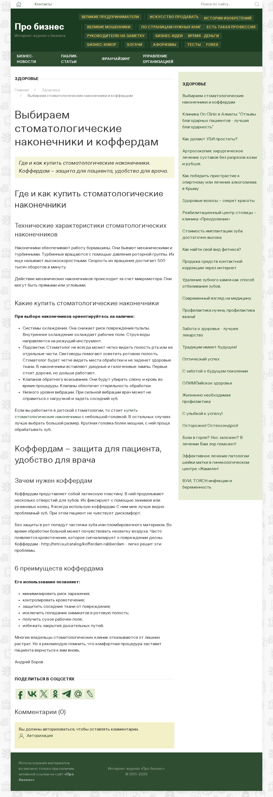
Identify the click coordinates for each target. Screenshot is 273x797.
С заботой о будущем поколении (215, 371)
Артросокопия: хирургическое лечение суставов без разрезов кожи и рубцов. (219, 157)
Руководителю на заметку (115, 36)
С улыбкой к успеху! (202, 414)
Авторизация (40, 736)
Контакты (43, 4)
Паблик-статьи (69, 59)
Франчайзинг (116, 59)
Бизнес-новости (26, 59)
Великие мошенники (108, 27)
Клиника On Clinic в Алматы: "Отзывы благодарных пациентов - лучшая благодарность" (219, 120)
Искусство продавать (174, 17)
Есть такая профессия (231, 27)
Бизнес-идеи (169, 36)
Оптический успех (201, 359)
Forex (212, 45)
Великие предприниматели (110, 17)
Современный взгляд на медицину (216, 298)
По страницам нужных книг (171, 27)
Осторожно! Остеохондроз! (210, 426)
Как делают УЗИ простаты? (210, 139)
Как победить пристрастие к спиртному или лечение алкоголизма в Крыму (219, 182)
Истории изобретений (227, 18)
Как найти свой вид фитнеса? (211, 250)
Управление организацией (158, 59)
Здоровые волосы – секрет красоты (218, 201)
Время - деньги (203, 36)
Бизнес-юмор (101, 45)
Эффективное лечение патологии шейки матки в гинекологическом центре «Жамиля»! (215, 462)
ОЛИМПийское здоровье (207, 383)
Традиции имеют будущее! (209, 347)
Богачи (134, 45)
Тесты (194, 45)
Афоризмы (164, 45)
